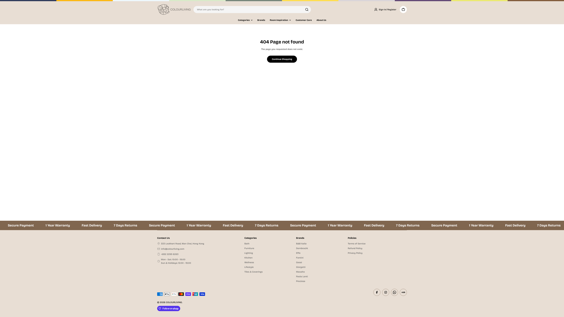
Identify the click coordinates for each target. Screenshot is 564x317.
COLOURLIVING (174, 302)
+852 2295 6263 (169, 254)
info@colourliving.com (172, 249)
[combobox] (252, 9)
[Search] (307, 9)
